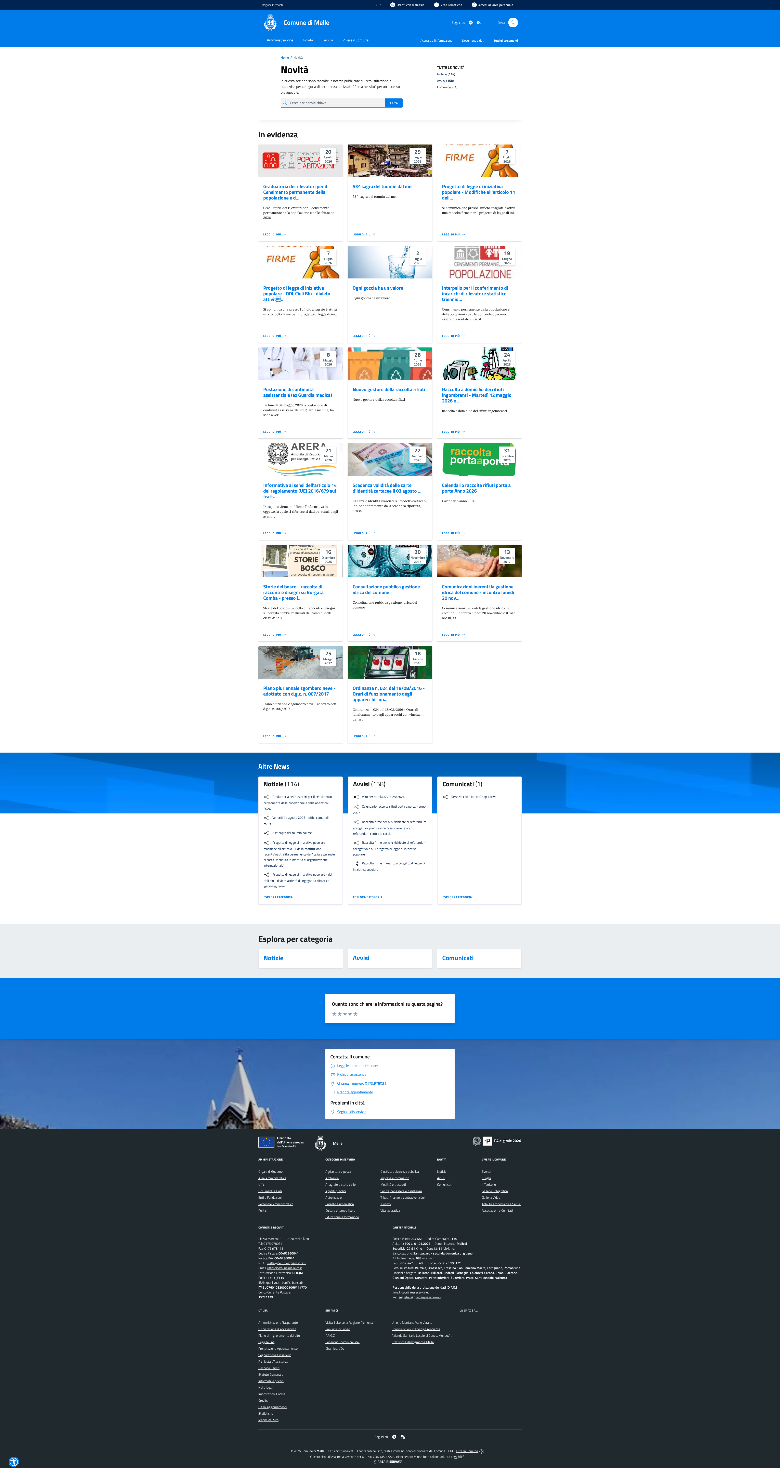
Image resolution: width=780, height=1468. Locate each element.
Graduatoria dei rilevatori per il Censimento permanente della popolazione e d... (295, 192)
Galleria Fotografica (495, 1191)
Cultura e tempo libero (340, 1210)
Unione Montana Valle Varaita (412, 1322)
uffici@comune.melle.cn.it (284, 1267)
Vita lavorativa (390, 1210)
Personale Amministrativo (275, 1204)
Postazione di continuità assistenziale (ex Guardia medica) (297, 392)
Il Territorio (489, 1184)
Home (285, 57)
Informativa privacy (271, 1380)
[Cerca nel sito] (513, 22)
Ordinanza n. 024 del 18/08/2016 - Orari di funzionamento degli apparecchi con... (389, 693)
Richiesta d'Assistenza (273, 1361)
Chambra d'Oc (334, 1348)
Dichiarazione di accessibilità (277, 1329)
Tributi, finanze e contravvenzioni (402, 1197)
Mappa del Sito (268, 1419)
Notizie (441, 1171)
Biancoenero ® (406, 1456)
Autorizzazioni (334, 1197)
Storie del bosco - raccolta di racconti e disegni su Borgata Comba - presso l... (293, 592)
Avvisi (441, 1178)
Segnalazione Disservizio (274, 1355)
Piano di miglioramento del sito (279, 1335)
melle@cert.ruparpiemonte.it (286, 1263)
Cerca (394, 102)
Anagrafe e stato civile (340, 1184)
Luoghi (486, 1178)
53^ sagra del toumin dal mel (383, 186)
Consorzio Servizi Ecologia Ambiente (416, 1329)
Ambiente (332, 1178)
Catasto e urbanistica (339, 1204)
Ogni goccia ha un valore (378, 287)
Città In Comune (467, 1451)
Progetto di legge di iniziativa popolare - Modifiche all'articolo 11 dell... (478, 192)
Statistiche (265, 1413)
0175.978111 (273, 1248)
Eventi (486, 1171)
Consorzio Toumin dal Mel (342, 1342)
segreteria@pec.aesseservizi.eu (420, 1297)
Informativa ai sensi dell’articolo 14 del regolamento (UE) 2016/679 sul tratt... (300, 490)
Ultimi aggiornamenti (272, 1406)
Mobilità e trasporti (393, 1184)
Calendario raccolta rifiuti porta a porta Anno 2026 (476, 487)
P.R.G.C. (330, 1335)
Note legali (265, 1387)
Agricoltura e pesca (338, 1171)
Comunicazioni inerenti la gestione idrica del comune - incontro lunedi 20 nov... (478, 592)
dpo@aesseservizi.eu (415, 1292)
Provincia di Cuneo (337, 1329)
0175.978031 (272, 1243)
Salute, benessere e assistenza (401, 1191)
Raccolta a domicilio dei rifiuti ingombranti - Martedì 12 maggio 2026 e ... (476, 395)
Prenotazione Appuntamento (278, 1348)
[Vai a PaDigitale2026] (497, 1141)
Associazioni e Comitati (497, 1210)
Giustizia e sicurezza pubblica (399, 1171)
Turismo (385, 1204)
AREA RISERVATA (390, 1461)
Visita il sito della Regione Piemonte (349, 1322)
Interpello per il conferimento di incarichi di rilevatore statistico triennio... (475, 293)
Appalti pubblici (335, 1191)
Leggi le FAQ (266, 1342)
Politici (262, 1210)
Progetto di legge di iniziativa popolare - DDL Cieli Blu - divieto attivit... (296, 293)
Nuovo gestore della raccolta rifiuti (389, 389)
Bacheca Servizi (269, 1368)
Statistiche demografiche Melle (413, 1342)
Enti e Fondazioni (270, 1197)
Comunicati (444, 1184)
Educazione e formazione (342, 1217)
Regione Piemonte (273, 5)
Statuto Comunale (270, 1374)
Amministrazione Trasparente (278, 1322)
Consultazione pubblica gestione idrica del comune (386, 589)
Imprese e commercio (394, 1178)
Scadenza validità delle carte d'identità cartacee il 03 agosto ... (387, 487)
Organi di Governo (270, 1171)
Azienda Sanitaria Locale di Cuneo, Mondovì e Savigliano (429, 1335)
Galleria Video (491, 1197)
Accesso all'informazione (436, 40)
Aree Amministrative (272, 1178)
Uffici (261, 1184)
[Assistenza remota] (481, 1451)
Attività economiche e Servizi (501, 1204)
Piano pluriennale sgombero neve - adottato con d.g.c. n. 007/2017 (299, 690)
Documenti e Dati (270, 1191)
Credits (263, 1400)
